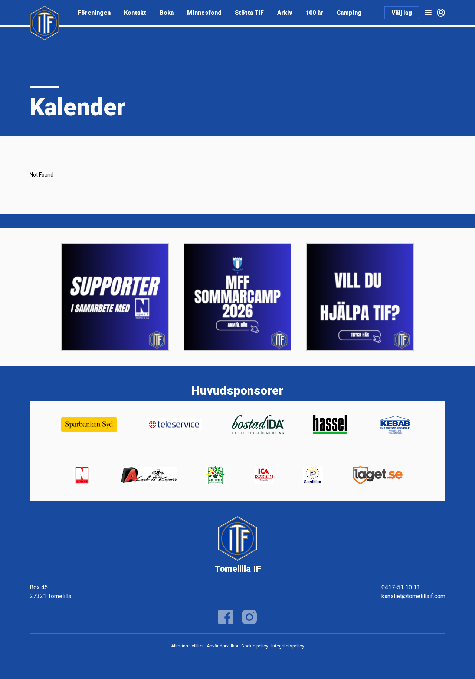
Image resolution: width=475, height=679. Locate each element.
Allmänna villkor (187, 646)
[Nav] (428, 12)
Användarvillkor (222, 646)
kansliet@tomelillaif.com (413, 596)
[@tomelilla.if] (249, 617)
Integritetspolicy (287, 646)
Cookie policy (254, 646)
